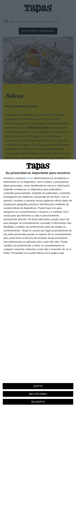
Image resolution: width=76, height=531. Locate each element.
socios (29, 178)
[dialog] (38, 345)
